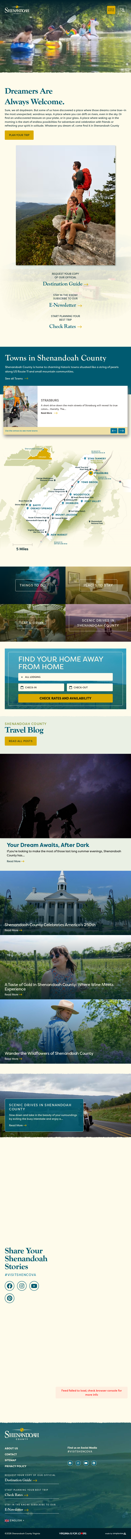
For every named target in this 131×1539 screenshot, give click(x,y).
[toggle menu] (122, 10)
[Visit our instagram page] (22, 1286)
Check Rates (111, 10)
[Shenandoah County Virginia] (17, 9)
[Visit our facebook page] (9, 1286)
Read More (46, 413)
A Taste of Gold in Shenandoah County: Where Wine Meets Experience (59, 987)
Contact (11, 1454)
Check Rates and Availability (65, 698)
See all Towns (14, 378)
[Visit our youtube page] (34, 1286)
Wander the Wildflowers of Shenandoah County (49, 1053)
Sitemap (10, 1460)
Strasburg (50, 400)
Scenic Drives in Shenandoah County (40, 1107)
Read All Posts (21, 741)
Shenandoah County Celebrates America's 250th (50, 925)
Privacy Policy (15, 1466)
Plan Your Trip (19, 135)
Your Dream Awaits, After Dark (48, 845)
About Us (11, 1448)
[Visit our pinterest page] (9, 1298)
